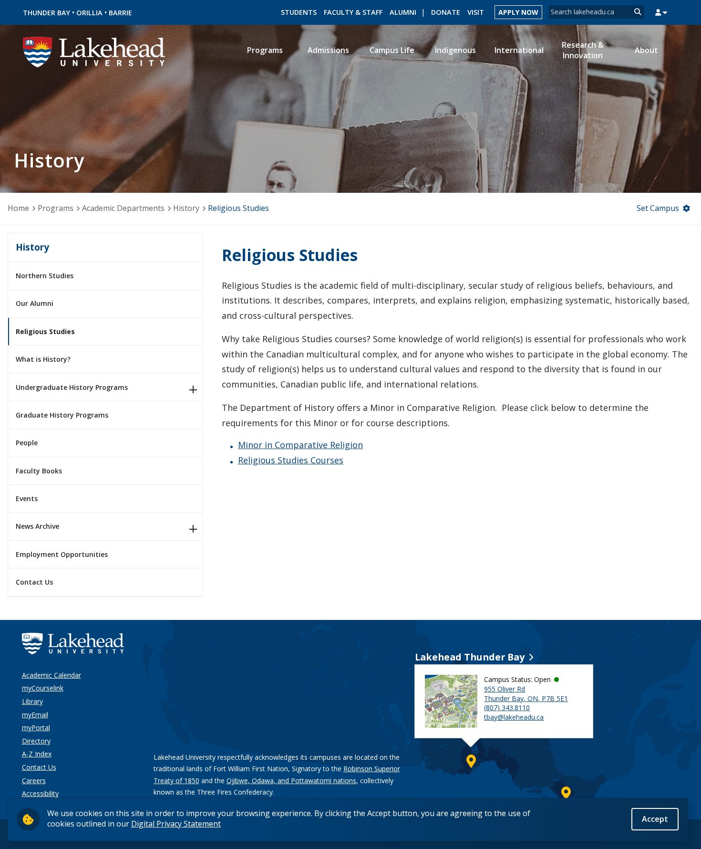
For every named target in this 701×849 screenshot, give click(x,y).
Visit (475, 12)
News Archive (37, 526)
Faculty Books (39, 470)
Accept (655, 819)
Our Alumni (34, 303)
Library (32, 701)
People (27, 442)
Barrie (120, 12)
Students (299, 12)
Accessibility (40, 793)
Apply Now (518, 12)
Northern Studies (44, 275)
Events (27, 498)
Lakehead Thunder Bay (470, 656)
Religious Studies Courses (290, 460)
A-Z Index (37, 753)
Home (18, 208)
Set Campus (658, 208)
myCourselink (42, 687)
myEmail (35, 714)
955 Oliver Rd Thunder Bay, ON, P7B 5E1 (526, 693)
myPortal (36, 727)
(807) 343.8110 (507, 707)
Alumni (403, 12)
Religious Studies (45, 331)
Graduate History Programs (62, 414)
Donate (445, 12)
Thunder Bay (46, 12)
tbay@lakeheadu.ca (514, 717)
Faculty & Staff (353, 12)
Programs (55, 208)
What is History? (43, 359)
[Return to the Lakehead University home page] (94, 51)
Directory (36, 740)
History (186, 208)
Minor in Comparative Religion (300, 445)
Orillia (89, 12)
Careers (34, 780)
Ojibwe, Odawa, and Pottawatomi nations (291, 780)
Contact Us (34, 582)
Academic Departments (123, 208)
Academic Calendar (51, 675)
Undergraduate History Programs (72, 387)
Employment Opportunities (62, 554)
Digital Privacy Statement (176, 823)
